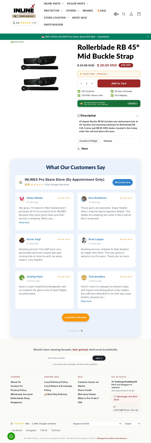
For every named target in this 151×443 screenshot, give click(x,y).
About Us (16, 382)
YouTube (55, 430)
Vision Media (35, 197)
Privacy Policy (19, 390)
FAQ (80, 402)
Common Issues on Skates (88, 384)
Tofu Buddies (97, 276)
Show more (24, 222)
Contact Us (17, 386)
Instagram (31, 430)
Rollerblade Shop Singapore (20, 400)
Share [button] (84, 148)
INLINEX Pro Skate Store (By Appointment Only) (65, 179)
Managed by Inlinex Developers (112, 438)
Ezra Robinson (98, 197)
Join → (99, 358)
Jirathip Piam (35, 276)
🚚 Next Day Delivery (55, 394)
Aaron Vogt (34, 239)
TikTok (43, 430)
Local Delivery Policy (56, 382)
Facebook (17, 430)
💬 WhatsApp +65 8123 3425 (125, 398)
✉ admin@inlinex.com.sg (126, 408)
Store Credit (84, 390)
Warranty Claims (87, 394)
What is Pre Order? (88, 398)
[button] (53, 3)
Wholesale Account (22, 394)
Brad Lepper (96, 239)
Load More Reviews (76, 317)
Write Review (122, 182)
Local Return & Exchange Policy (58, 388)
